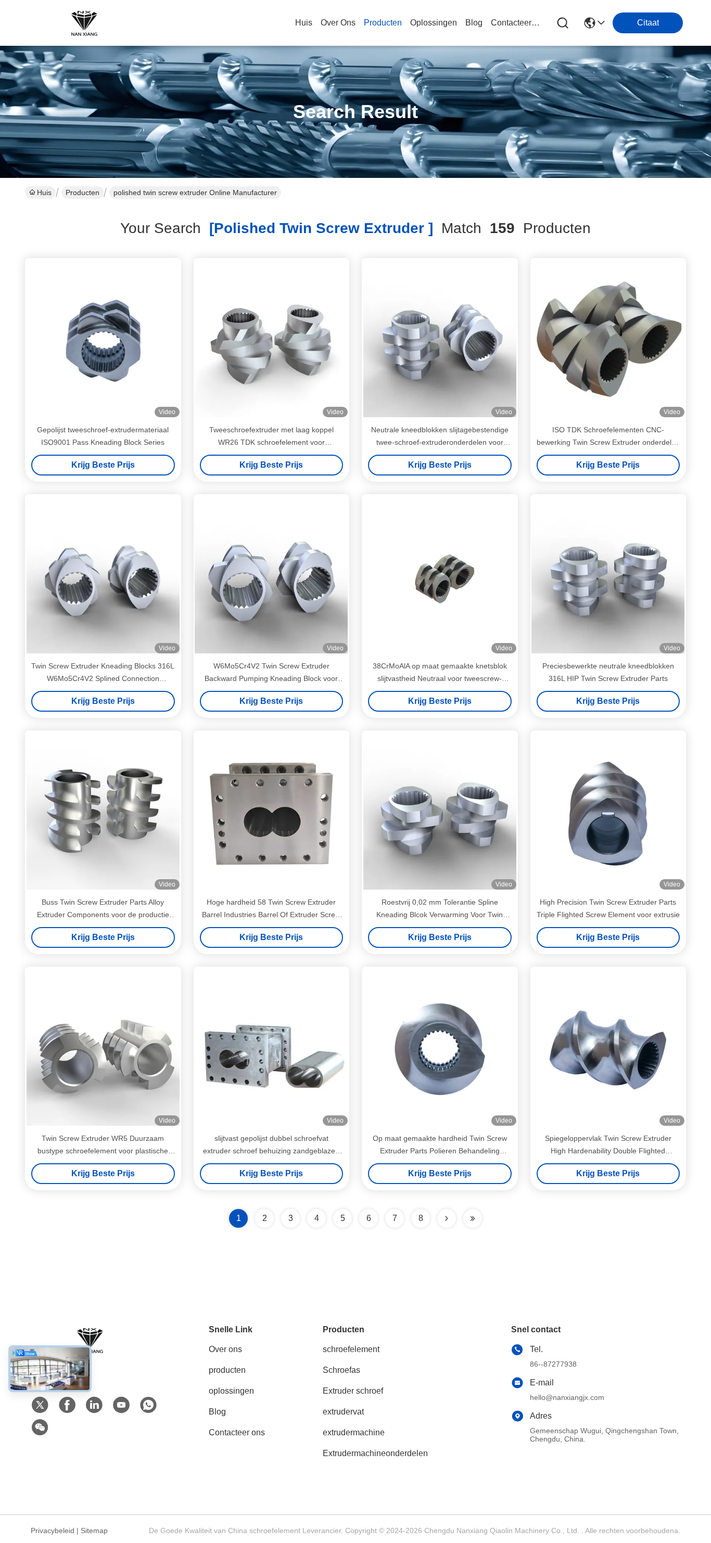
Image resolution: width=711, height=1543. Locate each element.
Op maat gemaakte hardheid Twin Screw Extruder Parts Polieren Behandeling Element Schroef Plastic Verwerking (440, 1150)
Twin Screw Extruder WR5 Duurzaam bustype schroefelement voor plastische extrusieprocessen (102, 1150)
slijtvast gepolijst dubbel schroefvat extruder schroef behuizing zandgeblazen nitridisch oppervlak (271, 1150)
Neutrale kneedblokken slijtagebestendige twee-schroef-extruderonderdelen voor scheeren (440, 442)
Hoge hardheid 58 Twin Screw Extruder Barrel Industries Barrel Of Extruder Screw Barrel (271, 914)
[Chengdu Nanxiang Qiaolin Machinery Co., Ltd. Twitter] (40, 1405)
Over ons (225, 1349)
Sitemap (94, 1530)
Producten (82, 192)
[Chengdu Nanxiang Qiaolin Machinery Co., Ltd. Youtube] (121, 1405)
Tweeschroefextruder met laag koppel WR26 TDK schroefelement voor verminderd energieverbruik (271, 442)
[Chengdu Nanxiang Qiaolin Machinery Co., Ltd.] (82, 22)
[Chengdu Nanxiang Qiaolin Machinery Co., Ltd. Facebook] (67, 1405)
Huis (303, 22)
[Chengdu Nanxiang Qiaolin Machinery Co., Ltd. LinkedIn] (94, 1405)
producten (383, 22)
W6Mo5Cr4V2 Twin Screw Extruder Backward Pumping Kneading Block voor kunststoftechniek (271, 678)
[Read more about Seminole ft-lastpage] (472, 1218)
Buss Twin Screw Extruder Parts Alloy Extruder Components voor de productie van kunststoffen (103, 914)
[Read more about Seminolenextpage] (446, 1218)
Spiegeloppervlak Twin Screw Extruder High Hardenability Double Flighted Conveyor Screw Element (608, 1150)
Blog (217, 1411)
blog (474, 22)
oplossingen (433, 22)
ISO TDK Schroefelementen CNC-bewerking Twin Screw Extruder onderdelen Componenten (608, 442)
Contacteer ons (237, 1432)
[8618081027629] (148, 1405)
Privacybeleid (52, 1530)
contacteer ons (516, 22)
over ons (338, 22)
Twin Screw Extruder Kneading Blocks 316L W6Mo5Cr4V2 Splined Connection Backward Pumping (102, 678)
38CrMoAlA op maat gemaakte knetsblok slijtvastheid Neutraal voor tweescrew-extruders (440, 678)
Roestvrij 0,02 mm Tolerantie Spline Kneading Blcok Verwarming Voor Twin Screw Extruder (439, 914)
